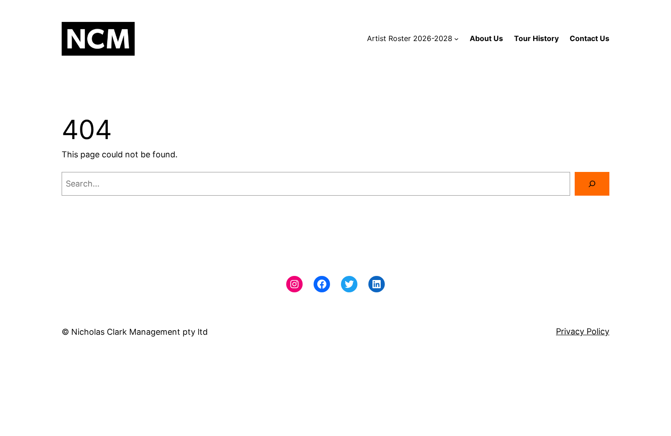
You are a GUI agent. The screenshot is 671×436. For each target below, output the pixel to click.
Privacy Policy (582, 331)
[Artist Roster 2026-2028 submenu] (456, 38)
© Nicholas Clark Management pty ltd (135, 332)
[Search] (592, 184)
